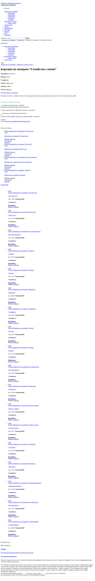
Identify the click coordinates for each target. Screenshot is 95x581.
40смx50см (11, 15)
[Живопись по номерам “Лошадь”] (17, 170)
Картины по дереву (10, 21)
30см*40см (11, 13)
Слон (28, 121)
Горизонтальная (9, 121)
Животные (17, 121)
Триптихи (11, 18)
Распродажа (4, 185)
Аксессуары (8, 25)
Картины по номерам (11, 11)
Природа (24, 121)
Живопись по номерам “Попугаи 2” (15, 149)
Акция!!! (11, 20)
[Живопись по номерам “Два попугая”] (19, 131)
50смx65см (11, 16)
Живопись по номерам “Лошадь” (14, 175)
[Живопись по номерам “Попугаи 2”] (18, 144)
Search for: (4, 38)
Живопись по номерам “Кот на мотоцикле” (18, 162)
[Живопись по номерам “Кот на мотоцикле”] (20, 157)
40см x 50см (12, 23)
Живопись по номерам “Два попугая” (16, 136)
